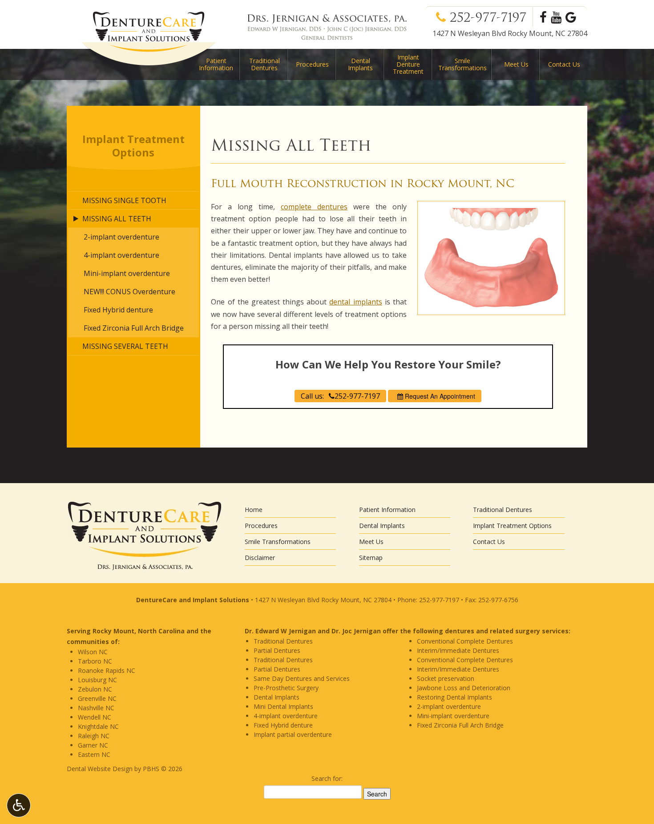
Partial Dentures (277, 650)
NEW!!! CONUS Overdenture (129, 291)
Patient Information (387, 509)
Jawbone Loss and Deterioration (463, 688)
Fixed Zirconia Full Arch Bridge (134, 328)
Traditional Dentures (264, 64)
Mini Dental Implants (283, 706)
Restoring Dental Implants (454, 697)
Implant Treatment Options (133, 146)
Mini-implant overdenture (127, 273)
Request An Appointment (439, 396)
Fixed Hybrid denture (118, 310)
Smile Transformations (278, 541)
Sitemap (371, 557)
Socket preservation (445, 678)
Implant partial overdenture (293, 734)
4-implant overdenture (121, 255)
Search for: (327, 778)
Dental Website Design (100, 768)
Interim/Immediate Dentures (458, 650)
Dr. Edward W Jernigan (280, 631)
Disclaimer (260, 557)
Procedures (312, 64)
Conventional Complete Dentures (465, 641)
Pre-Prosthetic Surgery (286, 688)
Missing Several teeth (125, 346)
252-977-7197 (490, 17)
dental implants (355, 302)
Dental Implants (360, 64)
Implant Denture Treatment (408, 64)
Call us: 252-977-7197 (340, 396)
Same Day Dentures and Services (302, 678)
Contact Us (564, 64)
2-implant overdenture (121, 237)
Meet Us (516, 64)
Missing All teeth (116, 219)
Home (253, 509)
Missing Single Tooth (124, 200)
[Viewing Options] (19, 805)
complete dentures (314, 207)
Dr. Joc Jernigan (356, 631)
